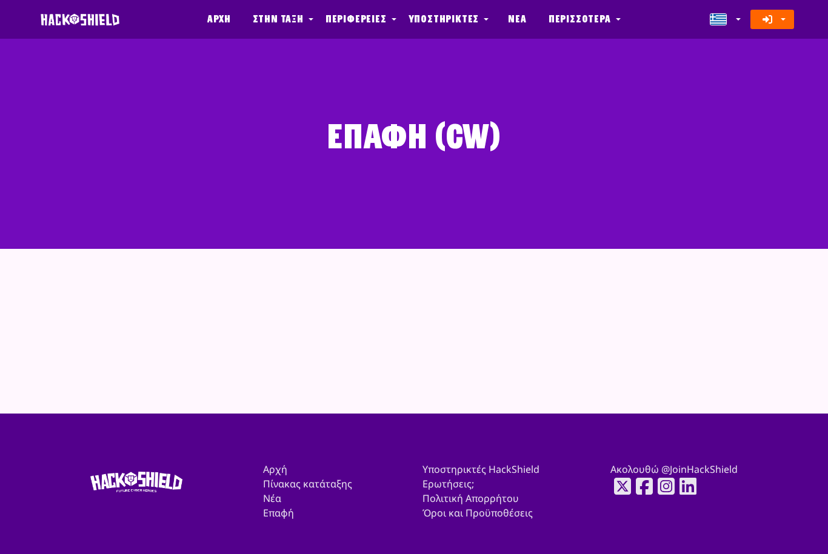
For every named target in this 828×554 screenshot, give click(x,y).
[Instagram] (662, 486)
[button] (281, 19)
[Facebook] (640, 486)
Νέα (517, 19)
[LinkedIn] (684, 486)
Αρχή (218, 19)
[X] (618, 486)
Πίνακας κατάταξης (307, 483)
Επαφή (278, 512)
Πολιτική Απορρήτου (470, 498)
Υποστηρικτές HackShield (480, 469)
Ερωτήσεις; (448, 483)
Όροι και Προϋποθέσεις (477, 512)
